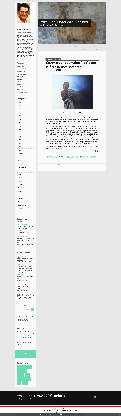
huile (19, 383)
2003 (19, 150)
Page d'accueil (94, 46)
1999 (19, 136)
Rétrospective (22, 205)
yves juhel (21, 375)
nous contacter (73, 112)
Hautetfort (64, 408)
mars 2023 (20, 89)
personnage (78, 157)
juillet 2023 (20, 79)
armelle (19, 238)
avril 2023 (20, 86)
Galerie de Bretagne (22, 319)
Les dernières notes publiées (60, 410)
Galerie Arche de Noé (23, 322)
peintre (20, 367)
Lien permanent (51, 156)
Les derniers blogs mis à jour (49, 410)
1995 (19, 122)
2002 (19, 146)
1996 (19, 126)
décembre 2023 (21, 66)
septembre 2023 (21, 74)
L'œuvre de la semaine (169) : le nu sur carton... (25, 228)
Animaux (20, 153)
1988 (19, 102)
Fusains (20, 184)
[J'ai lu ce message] (119, 414)
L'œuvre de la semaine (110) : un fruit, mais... (25, 240)
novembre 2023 (21, 69)
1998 (19, 133)
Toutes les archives (22, 92)
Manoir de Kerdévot (22, 320)
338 (68, 140)
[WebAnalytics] (60, 1)
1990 (19, 105)
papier (27, 375)
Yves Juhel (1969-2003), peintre (64, 22)
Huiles (19, 191)
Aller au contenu (5, 3)
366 (71, 140)
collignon (20, 226)
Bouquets (20, 164)
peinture (24, 383)
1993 (19, 116)
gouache (24, 371)
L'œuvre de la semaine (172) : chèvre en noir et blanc (85, 49)
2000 (19, 140)
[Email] (26, 354)
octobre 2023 (21, 71)
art (25, 367)
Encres (20, 174)
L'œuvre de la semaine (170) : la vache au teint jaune (76, 46)
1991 (19, 109)
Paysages (20, 198)
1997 (19, 129)
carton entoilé (68, 157)
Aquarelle (20, 157)
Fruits (19, 181)
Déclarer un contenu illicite (39, 412)
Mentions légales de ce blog (50, 412)
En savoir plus (81, 414)
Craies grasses (22, 170)
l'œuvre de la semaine (24, 379)
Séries (19, 212)
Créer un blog (57, 408)
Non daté (20, 195)
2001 (19, 143)
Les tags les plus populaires (72, 410)
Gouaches (20, 188)
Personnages (21, 201)
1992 (19, 112)
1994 (19, 119)
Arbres (20, 160)
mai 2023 (19, 84)
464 (77, 140)
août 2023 (20, 76)
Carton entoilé (22, 167)
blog (85, 412)
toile (19, 371)
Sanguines (20, 208)
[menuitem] (77, 47)
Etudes (20, 177)
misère (83, 157)
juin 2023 (19, 81)
